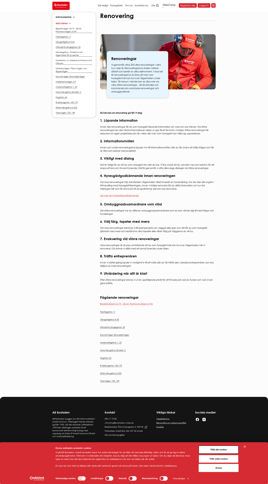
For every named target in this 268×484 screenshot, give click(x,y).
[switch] (109, 478)
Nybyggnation (63, 17)
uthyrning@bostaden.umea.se (119, 423)
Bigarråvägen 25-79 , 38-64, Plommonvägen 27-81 (126, 303)
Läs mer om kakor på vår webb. (138, 459)
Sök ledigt (103, 5)
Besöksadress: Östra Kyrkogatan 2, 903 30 (124, 427)
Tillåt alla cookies (218, 449)
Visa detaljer (179, 478)
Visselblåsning (162, 419)
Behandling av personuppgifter (171, 423)
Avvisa (218, 468)
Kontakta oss (141, 5)
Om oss (129, 5)
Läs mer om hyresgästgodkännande (119, 195)
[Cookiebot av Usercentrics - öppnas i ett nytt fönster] (37, 478)
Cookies (160, 427)
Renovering (62, 23)
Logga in (204, 5)
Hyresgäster (116, 5)
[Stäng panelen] (245, 447)
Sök (153, 5)
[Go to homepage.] (61, 6)
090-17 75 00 (111, 419)
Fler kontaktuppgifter (115, 435)
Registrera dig (187, 5)
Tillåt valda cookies (218, 459)
